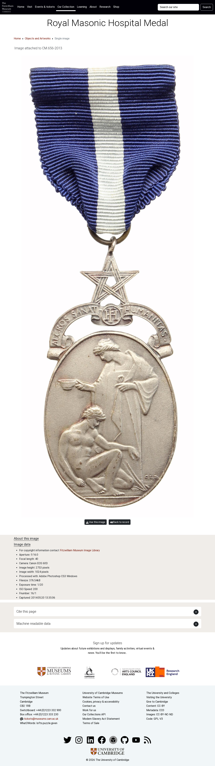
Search (207, 7)
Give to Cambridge (157, 701)
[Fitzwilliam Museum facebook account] (90, 739)
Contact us (89, 705)
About (93, 6)
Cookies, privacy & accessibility (100, 701)
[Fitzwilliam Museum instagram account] (79, 739)
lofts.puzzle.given (46, 723)
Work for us (89, 710)
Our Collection (65, 6)
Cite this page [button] (26, 611)
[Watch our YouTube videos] (136, 739)
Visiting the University (159, 697)
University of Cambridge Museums (102, 693)
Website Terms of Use (95, 697)
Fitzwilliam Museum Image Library (80, 550)
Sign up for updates (107, 643)
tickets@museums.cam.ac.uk (41, 718)
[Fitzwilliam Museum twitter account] (68, 739)
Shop (116, 6)
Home (21, 6)
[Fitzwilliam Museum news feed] (147, 739)
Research (105, 6)
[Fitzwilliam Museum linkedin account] (102, 739)
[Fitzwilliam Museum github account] (125, 739)
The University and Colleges (162, 693)
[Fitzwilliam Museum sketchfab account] (113, 739)
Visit (29, 6)
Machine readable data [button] (33, 624)
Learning (82, 6)
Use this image (97, 522)
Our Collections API (94, 714)
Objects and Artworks (38, 38)
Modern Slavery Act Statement (101, 718)
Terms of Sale (90, 723)
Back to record (121, 522)
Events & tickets (45, 6)
